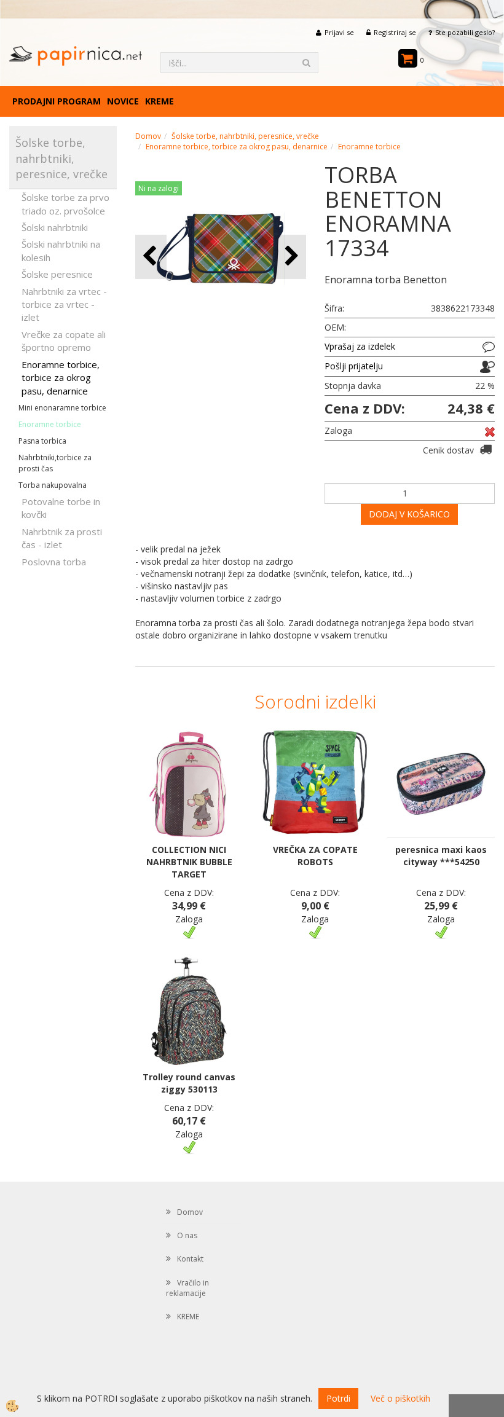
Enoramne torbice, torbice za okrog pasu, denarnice (61, 377)
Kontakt (190, 1259)
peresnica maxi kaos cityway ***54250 (441, 856)
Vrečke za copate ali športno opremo (64, 340)
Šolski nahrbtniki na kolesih (61, 250)
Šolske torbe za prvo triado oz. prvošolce (65, 203)
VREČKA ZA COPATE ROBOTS (315, 856)
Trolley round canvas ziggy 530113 (189, 1083)
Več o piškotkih (400, 1398)
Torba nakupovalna (52, 485)
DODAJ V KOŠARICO (409, 514)
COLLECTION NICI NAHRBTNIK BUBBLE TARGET (189, 862)
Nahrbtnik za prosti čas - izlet (62, 538)
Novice (123, 101)
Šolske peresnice (57, 274)
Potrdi (338, 1398)
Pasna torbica (42, 441)
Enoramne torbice (49, 424)
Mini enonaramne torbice (62, 407)
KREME (159, 101)
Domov (148, 136)
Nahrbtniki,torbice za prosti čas (55, 462)
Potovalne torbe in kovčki (61, 507)
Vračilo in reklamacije (187, 1288)
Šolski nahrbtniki (55, 227)
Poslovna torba (54, 561)
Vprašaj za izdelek (360, 346)
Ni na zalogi (158, 188)
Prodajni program (56, 101)
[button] (290, 256)
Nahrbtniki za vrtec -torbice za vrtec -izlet (64, 304)
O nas (187, 1235)
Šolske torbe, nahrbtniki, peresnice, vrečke (245, 136)
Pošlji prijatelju (354, 366)
